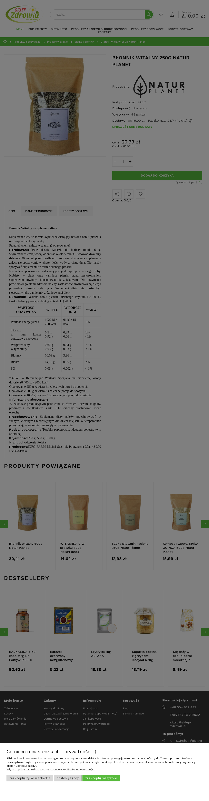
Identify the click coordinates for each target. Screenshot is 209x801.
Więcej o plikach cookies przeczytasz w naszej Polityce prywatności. (51, 769)
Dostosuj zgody (68, 778)
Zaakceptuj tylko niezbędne (29, 778)
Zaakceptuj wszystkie (101, 778)
